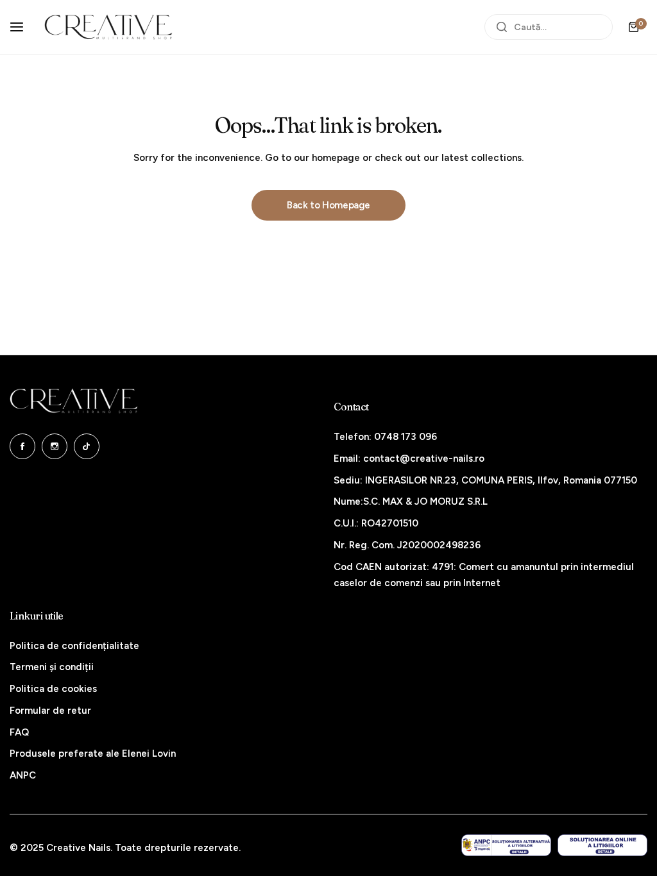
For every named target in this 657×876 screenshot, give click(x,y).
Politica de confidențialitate (74, 646)
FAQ (19, 732)
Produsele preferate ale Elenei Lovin (93, 753)
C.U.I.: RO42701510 (376, 523)
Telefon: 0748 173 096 (385, 436)
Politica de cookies (53, 689)
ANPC (23, 775)
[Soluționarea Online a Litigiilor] (602, 845)
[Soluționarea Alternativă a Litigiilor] (506, 845)
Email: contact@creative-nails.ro (409, 458)
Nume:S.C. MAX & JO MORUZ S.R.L (411, 501)
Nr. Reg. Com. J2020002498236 (407, 545)
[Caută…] (502, 27)
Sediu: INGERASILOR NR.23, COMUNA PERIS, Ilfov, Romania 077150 (485, 480)
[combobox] (548, 27)
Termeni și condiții (52, 667)
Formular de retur (50, 710)
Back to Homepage (328, 205)
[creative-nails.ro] (108, 27)
